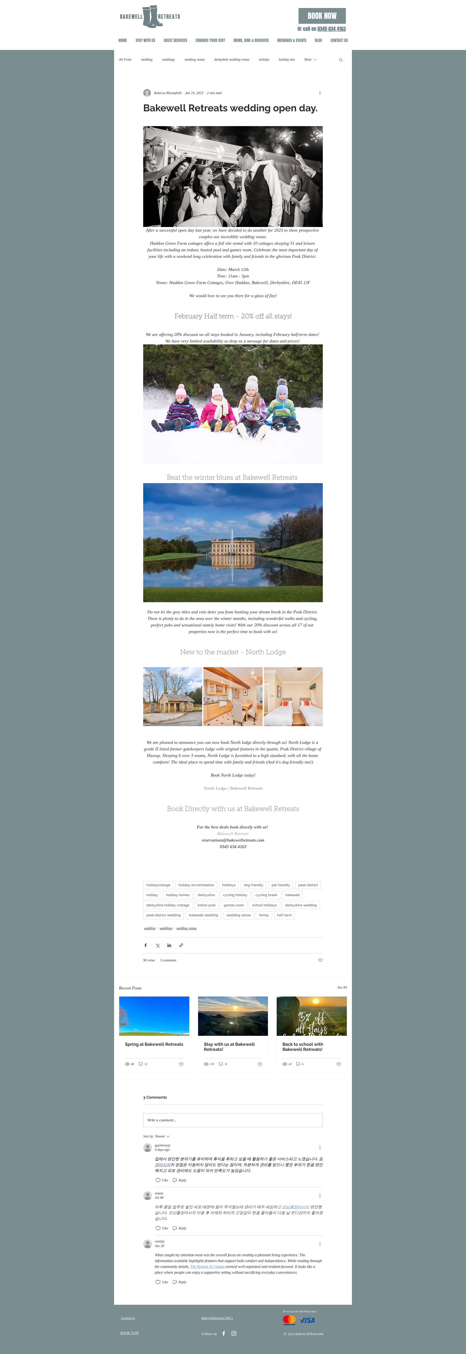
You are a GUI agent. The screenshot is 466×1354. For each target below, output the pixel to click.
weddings (168, 59)
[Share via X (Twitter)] (157, 945)
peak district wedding (163, 915)
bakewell (292, 895)
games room (234, 905)
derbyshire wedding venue (231, 59)
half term (284, 915)
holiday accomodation (196, 885)
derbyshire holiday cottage (167, 905)
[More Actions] (320, 1148)
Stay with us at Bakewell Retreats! (229, 1047)
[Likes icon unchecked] (158, 1180)
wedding (146, 59)
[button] (341, 60)
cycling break (266, 895)
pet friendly (281, 885)
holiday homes (178, 895)
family (264, 915)
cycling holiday (235, 895)
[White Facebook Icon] (223, 1333)
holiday (264, 59)
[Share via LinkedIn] (169, 945)
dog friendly (253, 885)
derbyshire (206, 895)
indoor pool (207, 905)
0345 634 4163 (331, 28)
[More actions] (320, 93)
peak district (308, 885)
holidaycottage (158, 885)
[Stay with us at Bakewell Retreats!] (233, 1016)
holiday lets (287, 59)
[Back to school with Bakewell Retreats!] (312, 1016)
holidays (229, 885)
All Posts (125, 59)
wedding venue (194, 59)
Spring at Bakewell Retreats (154, 1044)
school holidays (264, 905)
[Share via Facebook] (145, 945)
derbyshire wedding (301, 905)
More (307, 59)
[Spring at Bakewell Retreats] (154, 1016)
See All (342, 987)
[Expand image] (172, 696)
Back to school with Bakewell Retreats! (303, 1047)
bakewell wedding (203, 915)
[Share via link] (181, 945)
